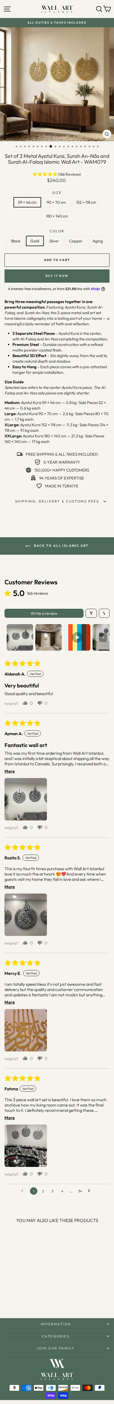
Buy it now (57, 276)
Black (15, 240)
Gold (34, 240)
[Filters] (91, 613)
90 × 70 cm (56, 202)
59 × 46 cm (27, 202)
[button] (45, 174)
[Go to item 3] (77, 637)
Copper (75, 240)
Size (57, 192)
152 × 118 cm (86, 202)
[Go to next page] (90, 1191)
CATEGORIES (56, 1336)
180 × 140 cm (57, 216)
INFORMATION (56, 1324)
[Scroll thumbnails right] (103, 637)
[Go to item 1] (20, 637)
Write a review (44, 613)
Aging (98, 240)
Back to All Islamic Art (61, 546)
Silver (54, 240)
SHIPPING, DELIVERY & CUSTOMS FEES (57, 501)
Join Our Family (56, 1348)
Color (57, 231)
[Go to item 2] (48, 637)
